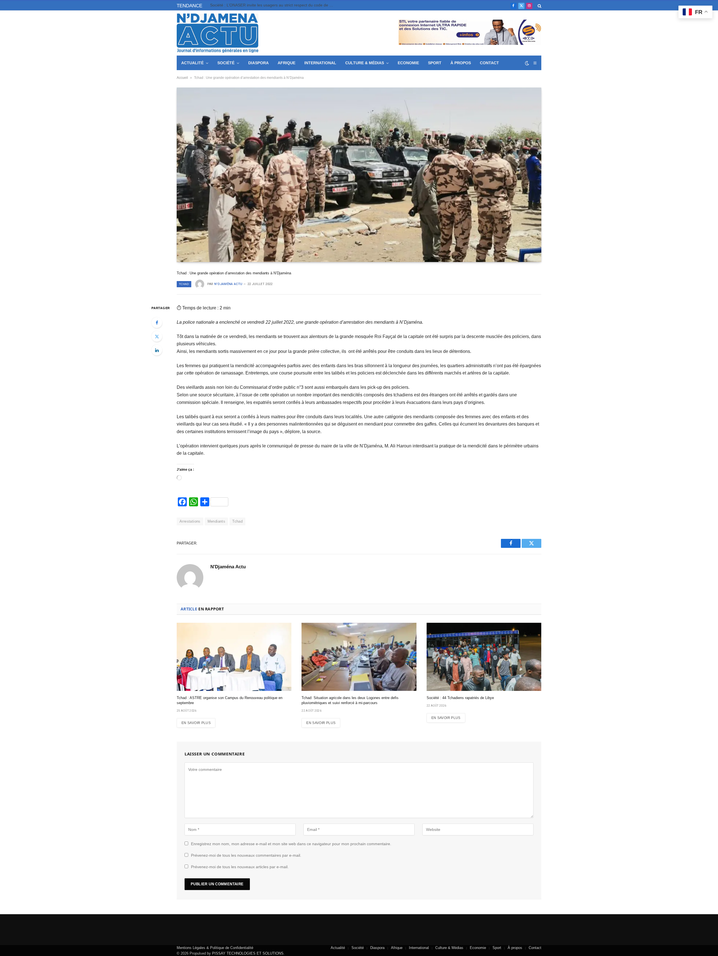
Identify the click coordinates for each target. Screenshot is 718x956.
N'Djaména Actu (228, 284)
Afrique (286, 63)
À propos (460, 63)
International (320, 63)
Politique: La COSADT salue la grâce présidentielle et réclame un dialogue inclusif (273, 5)
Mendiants (216, 521)
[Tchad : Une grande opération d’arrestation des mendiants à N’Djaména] (359, 175)
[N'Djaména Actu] (217, 33)
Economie (408, 63)
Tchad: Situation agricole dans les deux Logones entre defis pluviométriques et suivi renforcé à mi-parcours (350, 700)
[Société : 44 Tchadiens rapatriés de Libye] (484, 657)
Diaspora (258, 63)
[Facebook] (156, 322)
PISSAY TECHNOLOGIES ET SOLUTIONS (248, 953)
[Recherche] (539, 5)
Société (225, 63)
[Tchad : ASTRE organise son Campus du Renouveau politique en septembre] (234, 657)
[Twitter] (156, 336)
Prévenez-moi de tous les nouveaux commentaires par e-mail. (246, 855)
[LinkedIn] (156, 350)
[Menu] (534, 63)
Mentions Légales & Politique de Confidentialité (215, 948)
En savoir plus (196, 723)
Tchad (184, 284)
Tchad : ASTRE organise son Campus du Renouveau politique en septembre (229, 700)
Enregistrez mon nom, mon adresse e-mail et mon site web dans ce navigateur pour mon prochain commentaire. (291, 844)
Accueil (182, 78)
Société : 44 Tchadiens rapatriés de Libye (460, 698)
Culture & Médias (364, 63)
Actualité (192, 63)
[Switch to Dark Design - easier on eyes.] (527, 63)
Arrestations (190, 521)
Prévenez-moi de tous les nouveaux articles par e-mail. (240, 867)
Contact (489, 63)
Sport (434, 63)
